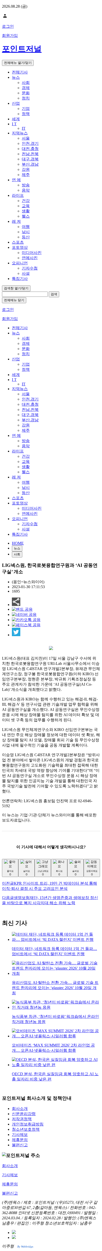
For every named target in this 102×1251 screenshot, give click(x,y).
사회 (26, 82)
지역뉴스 (20, 133)
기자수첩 (30, 268)
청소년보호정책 (26, 1129)
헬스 (26, 216)
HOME (18, 543)
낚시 (26, 232)
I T (14, 124)
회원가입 (10, 35)
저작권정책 (22, 1119)
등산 (26, 237)
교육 (26, 206)
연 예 (16, 180)
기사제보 (20, 1134)
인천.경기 (30, 143)
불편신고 (20, 1145)
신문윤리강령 (24, 1114)
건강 (26, 201)
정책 (26, 114)
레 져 (16, 221)
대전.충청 (30, 149)
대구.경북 (30, 159)
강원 (26, 169)
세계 (16, 119)
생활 (26, 211)
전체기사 (20, 72)
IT (24, 128)
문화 (26, 93)
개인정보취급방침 (28, 1124)
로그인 (8, 26)
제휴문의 (20, 1140)
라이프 (18, 195)
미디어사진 (32, 252)
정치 (26, 98)
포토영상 (20, 247)
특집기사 (20, 278)
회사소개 (20, 1108)
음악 (26, 190)
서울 (26, 138)
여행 (26, 227)
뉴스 (16, 77)
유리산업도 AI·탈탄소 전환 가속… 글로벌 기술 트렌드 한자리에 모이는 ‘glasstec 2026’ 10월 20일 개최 (55, 987)
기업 (26, 108)
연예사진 (30, 258)
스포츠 (18, 242)
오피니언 (20, 263)
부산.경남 (30, 164)
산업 (16, 103)
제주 (26, 175)
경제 (26, 88)
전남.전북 (30, 154)
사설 (26, 273)
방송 (26, 185)
